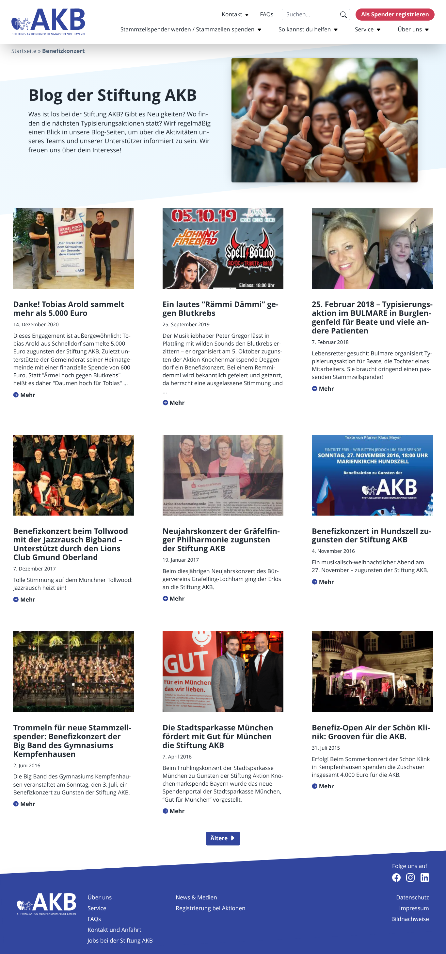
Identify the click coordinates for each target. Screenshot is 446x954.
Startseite (24, 51)
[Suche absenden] (343, 14)
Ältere (219, 838)
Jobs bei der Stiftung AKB (120, 941)
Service (364, 29)
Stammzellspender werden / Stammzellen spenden (187, 29)
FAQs (266, 14)
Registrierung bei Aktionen (210, 908)
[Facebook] (396, 877)
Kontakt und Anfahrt (114, 930)
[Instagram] (410, 877)
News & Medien (196, 897)
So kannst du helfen (305, 29)
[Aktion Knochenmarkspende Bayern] (48, 22)
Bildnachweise (410, 919)
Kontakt (232, 14)
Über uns (410, 29)
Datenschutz (412, 897)
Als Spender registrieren (395, 14)
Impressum (414, 908)
